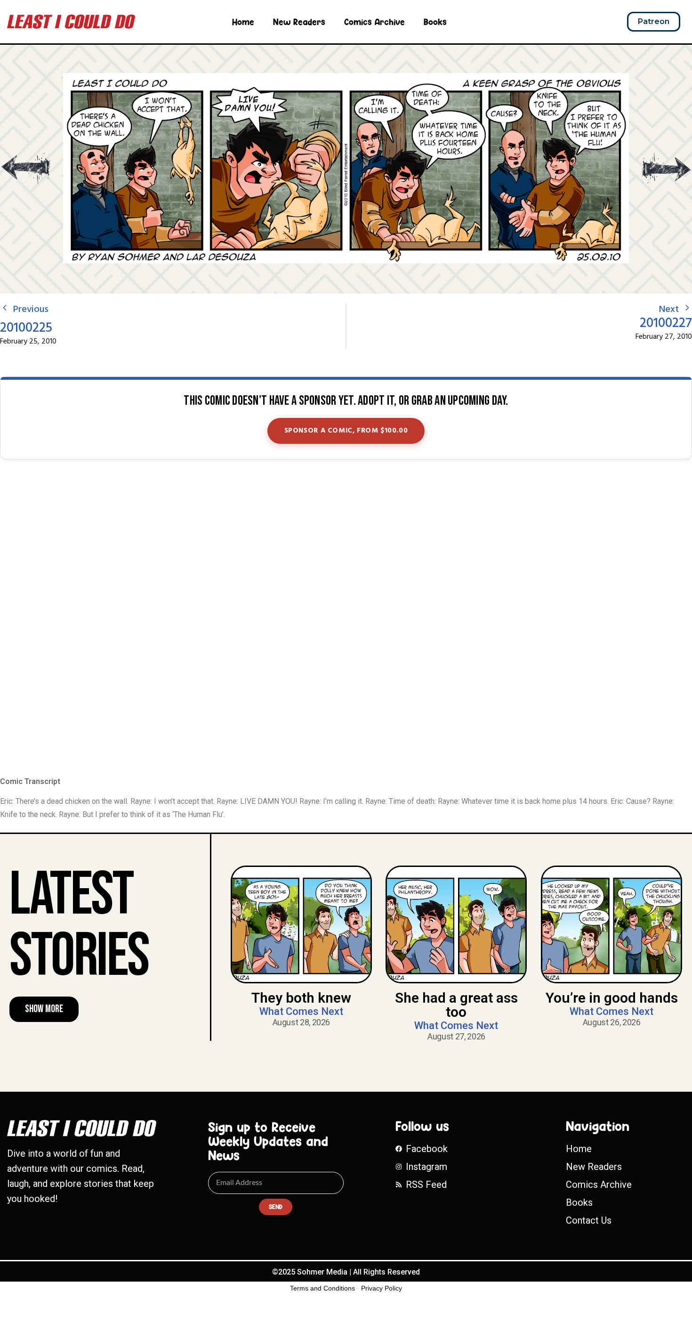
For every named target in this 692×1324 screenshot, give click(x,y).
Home (243, 21)
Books (435, 21)
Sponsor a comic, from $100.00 (346, 430)
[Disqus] (346, 618)
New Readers (299, 21)
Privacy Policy (381, 1288)
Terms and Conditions (322, 1288)
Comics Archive (374, 21)
